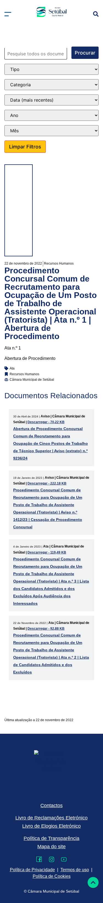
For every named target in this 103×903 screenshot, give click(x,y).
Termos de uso (74, 869)
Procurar (85, 53)
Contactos (51, 805)
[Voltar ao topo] (93, 882)
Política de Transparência (51, 838)
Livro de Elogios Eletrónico (51, 826)
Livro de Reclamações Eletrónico (51, 818)
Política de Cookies (52, 876)
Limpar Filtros (25, 147)
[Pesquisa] (96, 14)
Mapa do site (51, 846)
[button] (7, 14)
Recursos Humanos (59, 263)
